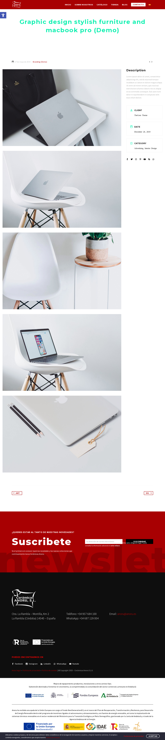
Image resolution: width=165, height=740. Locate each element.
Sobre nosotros (84, 4)
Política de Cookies (53, 737)
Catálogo (102, 4)
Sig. (147, 493)
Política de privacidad (31, 670)
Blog (124, 4)
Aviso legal (16, 670)
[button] (3, 15)
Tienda (114, 4)
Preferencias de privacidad (133, 736)
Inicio (68, 4)
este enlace (115, 546)
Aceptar (153, 736)
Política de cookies (49, 670)
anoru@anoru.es (126, 614)
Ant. (18, 493)
